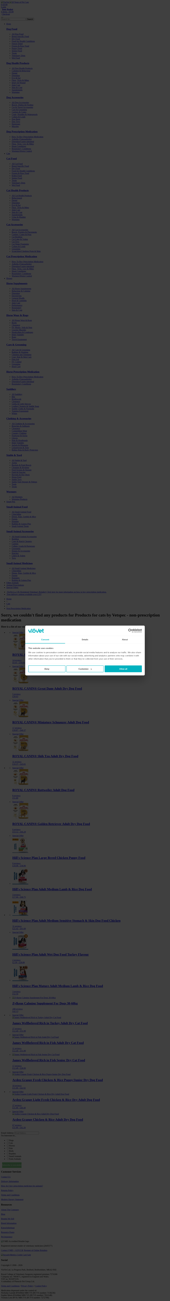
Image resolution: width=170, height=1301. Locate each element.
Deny (46, 669)
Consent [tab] (45, 639)
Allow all (123, 669)
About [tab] (125, 639)
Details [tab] (85, 639)
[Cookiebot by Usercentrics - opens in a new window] (130, 631)
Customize (83, 669)
